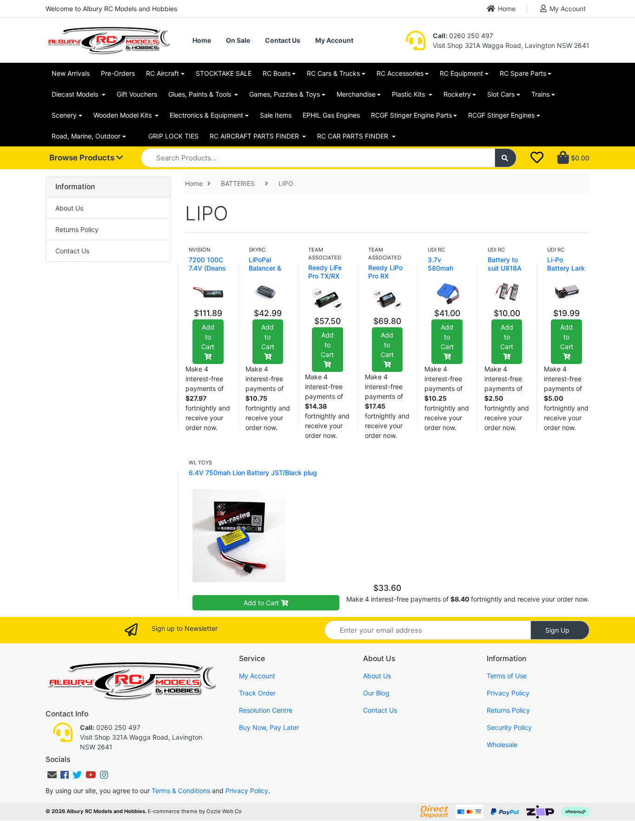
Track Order (257, 693)
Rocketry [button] (457, 94)
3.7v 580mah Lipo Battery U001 (446, 272)
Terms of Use (507, 676)
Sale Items (275, 115)
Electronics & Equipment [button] (206, 115)
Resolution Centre (265, 710)
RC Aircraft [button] (162, 73)
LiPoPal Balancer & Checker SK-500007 (268, 272)
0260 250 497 (463, 36)
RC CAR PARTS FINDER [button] (353, 136)
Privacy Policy (508, 693)
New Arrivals (71, 73)
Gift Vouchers (137, 94)
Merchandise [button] (356, 94)
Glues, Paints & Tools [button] (200, 94)
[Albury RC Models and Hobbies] (108, 39)
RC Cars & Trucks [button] (333, 73)
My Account (567, 9)
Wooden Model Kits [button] (123, 115)
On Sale (238, 40)
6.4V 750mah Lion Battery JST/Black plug (253, 473)
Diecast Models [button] (76, 94)
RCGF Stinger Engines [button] (501, 115)
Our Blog (376, 693)
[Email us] (52, 775)
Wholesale (502, 744)
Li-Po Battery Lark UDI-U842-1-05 (566, 272)
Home (507, 9)
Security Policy (509, 727)
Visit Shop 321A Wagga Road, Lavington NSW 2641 (511, 45)
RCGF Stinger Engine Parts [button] (411, 115)
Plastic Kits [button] (409, 94)
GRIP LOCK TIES (173, 136)
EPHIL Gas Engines (331, 115)
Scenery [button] (64, 115)
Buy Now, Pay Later (269, 727)
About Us (69, 208)
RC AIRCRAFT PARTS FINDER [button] (255, 136)
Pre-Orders (118, 73)
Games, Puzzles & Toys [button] (284, 94)
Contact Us (282, 40)
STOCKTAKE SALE (223, 73)
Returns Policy (77, 229)
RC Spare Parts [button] (523, 73)
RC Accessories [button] (400, 73)
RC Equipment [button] (461, 73)
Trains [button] (540, 94)
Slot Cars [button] (501, 94)
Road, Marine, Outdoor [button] (86, 136)
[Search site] (506, 157)
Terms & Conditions (181, 791)
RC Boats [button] (277, 73)
